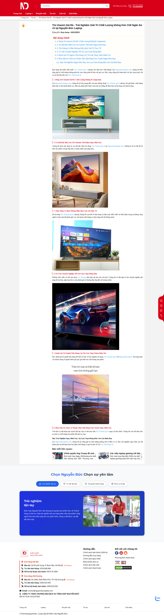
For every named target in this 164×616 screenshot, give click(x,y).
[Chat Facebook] (161, 311)
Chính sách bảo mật (91, 565)
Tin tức (53, 13)
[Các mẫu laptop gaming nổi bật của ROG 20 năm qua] (57, 455)
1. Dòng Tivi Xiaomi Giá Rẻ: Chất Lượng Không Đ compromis (81, 41)
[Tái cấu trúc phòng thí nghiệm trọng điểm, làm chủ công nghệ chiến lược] (104, 455)
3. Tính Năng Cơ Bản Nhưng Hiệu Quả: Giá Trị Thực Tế (79, 48)
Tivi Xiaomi (82, 277)
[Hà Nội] (161, 301)
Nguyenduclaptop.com (123, 70)
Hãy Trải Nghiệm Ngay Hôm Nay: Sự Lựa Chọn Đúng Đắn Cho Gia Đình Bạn (90, 62)
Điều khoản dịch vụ (90, 562)
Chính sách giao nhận (92, 559)
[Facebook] (116, 553)
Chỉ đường (67, 565)
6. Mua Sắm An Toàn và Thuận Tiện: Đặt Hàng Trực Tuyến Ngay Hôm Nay (86, 59)
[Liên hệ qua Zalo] (158, 598)
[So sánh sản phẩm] (161, 315)
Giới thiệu (73, 13)
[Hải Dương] (161, 306)
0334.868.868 (45, 568)
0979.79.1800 (52, 572)
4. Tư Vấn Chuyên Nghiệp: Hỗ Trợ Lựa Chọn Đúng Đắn (79, 52)
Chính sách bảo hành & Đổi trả (95, 552)
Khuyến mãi (41, 13)
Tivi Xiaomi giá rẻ (80, 70)
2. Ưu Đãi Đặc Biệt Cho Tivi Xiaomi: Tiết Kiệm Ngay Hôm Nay (81, 45)
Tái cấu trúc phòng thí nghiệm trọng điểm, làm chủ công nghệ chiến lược (125, 453)
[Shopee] (125, 553)
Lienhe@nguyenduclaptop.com (40, 591)
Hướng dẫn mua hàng (92, 556)
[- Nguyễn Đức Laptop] (25, 6)
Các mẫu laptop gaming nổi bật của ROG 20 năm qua (79, 453)
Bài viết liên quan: (62, 449)
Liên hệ (62, 13)
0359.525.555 (45, 583)
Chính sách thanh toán (92, 568)
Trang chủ (17, 13)
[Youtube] (121, 553)
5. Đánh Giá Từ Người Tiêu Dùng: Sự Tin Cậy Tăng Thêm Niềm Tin (84, 55)
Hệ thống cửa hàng (120, 6)
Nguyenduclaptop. (125, 357)
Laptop (28, 13)
